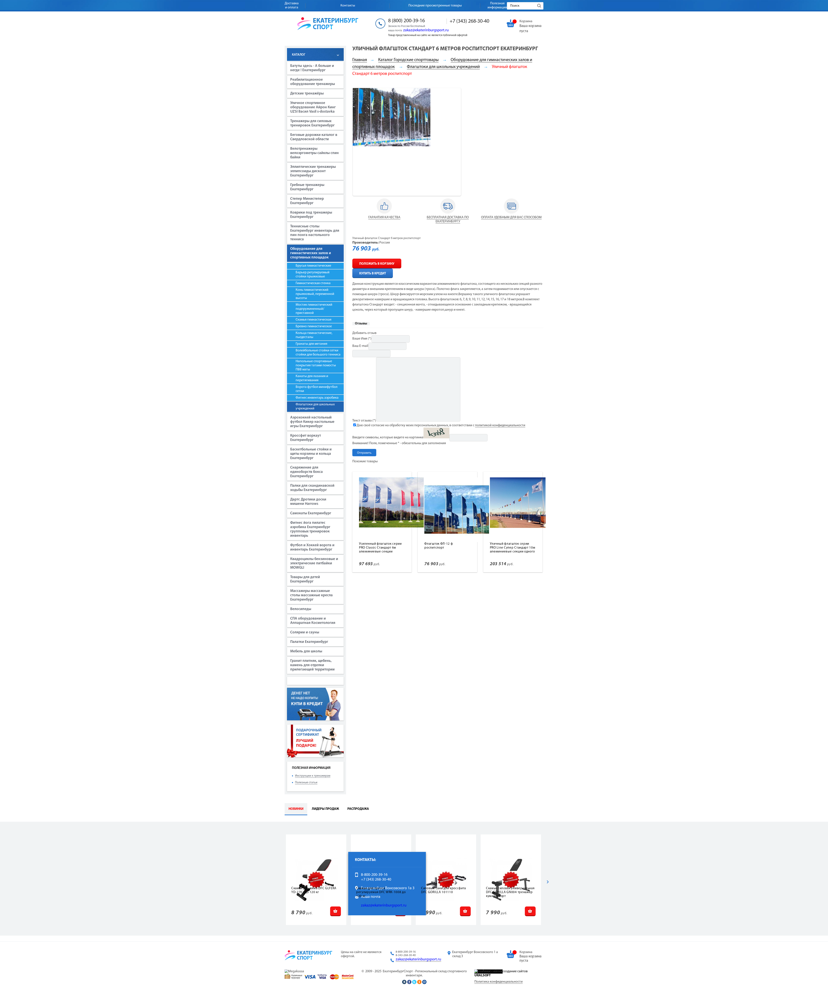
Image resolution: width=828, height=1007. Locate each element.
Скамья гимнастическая (313, 319)
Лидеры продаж (325, 809)
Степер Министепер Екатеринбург (307, 201)
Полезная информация (497, 5)
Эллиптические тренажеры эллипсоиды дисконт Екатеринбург (313, 171)
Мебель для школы (306, 651)
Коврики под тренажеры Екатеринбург (311, 215)
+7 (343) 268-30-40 (469, 21)
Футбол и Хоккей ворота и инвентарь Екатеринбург (312, 547)
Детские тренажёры (307, 93)
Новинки (296, 809)
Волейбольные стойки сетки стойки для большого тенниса (318, 352)
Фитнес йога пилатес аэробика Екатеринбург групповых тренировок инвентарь (310, 529)
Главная (359, 60)
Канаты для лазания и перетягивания (312, 378)
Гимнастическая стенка (313, 283)
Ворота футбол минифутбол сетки (316, 389)
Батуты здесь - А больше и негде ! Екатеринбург (312, 68)
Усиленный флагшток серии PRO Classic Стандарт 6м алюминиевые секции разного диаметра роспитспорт (380, 551)
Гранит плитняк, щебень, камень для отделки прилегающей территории (312, 665)
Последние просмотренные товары (435, 5)
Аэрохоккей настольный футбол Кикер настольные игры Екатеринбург (312, 422)
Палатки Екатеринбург (309, 642)
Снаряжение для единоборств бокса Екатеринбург (306, 472)
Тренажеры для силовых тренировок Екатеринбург (312, 123)
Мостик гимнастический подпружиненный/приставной (314, 309)
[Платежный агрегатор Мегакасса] (294, 971)
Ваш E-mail (360, 346)
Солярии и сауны (304, 632)
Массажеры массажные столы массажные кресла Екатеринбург (311, 595)
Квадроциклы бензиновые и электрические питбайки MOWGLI (314, 563)
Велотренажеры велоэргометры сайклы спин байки (314, 153)
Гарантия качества (384, 217)
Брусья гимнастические (313, 265)
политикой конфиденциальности (500, 425)
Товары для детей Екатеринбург (305, 579)
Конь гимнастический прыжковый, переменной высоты (315, 294)
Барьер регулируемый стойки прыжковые (312, 274)
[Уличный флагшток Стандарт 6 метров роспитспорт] (391, 145)
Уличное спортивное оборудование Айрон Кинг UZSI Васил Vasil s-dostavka (313, 107)
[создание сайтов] (488, 971)
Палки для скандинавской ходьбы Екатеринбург (312, 488)
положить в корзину (376, 264)
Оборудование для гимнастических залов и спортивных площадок (310, 253)
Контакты (347, 5)
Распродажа (358, 809)
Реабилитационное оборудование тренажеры (312, 82)
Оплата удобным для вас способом (511, 217)
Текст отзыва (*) (364, 420)
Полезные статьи (306, 782)
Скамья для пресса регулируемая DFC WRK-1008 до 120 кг (381, 892)
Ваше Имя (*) (362, 338)
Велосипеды (300, 609)
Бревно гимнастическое (314, 326)
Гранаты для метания (311, 344)
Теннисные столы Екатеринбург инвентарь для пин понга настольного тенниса (314, 233)
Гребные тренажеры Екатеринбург (307, 187)
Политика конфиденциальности (498, 981)
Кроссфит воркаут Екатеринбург (305, 438)
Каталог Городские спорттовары (408, 60)
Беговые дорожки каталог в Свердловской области (313, 137)
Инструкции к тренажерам (312, 775)
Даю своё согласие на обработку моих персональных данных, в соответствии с (441, 425)
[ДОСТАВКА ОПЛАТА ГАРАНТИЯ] (384, 214)
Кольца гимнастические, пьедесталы (314, 335)
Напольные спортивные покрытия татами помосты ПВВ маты (316, 365)
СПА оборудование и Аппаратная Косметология (312, 621)
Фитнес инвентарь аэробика (317, 398)
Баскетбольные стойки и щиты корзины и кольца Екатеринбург (311, 454)
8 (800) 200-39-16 (406, 21)
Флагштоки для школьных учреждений (315, 406)
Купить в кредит (372, 273)
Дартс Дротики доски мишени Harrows (308, 502)
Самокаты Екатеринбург (310, 513)
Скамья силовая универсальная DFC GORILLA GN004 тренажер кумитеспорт (510, 892)
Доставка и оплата (292, 5)
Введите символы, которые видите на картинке (387, 437)
